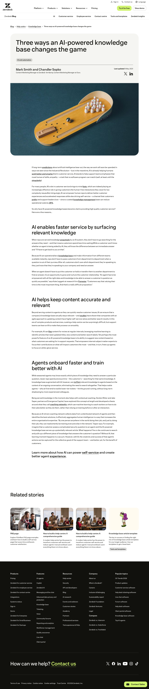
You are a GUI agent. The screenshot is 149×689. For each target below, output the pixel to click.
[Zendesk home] (8, 7)
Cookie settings (50, 683)
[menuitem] (141, 2)
